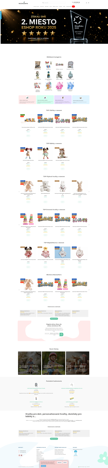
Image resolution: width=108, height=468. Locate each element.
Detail (28, 135)
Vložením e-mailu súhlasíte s (54, 334)
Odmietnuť (59, 462)
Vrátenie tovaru (39, 456)
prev (19, 191)
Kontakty (38, 449)
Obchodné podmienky (40, 459)
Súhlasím (65, 462)
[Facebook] (19, 455)
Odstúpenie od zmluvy (40, 458)
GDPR (37, 461)
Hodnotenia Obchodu (40, 453)
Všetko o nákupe (39, 451)
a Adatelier (87, 466)
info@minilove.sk (23, 450)
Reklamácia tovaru (40, 455)
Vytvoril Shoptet (82, 466)
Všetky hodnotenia (54, 318)
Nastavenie (43, 465)
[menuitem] (36, 6)
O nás (37, 450)
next (89, 191)
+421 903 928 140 (76, 2)
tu (54, 463)
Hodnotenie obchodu (54, 306)
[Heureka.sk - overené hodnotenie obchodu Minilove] (75, 453)
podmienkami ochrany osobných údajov (54, 334)
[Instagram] (21, 455)
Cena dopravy (39, 454)
